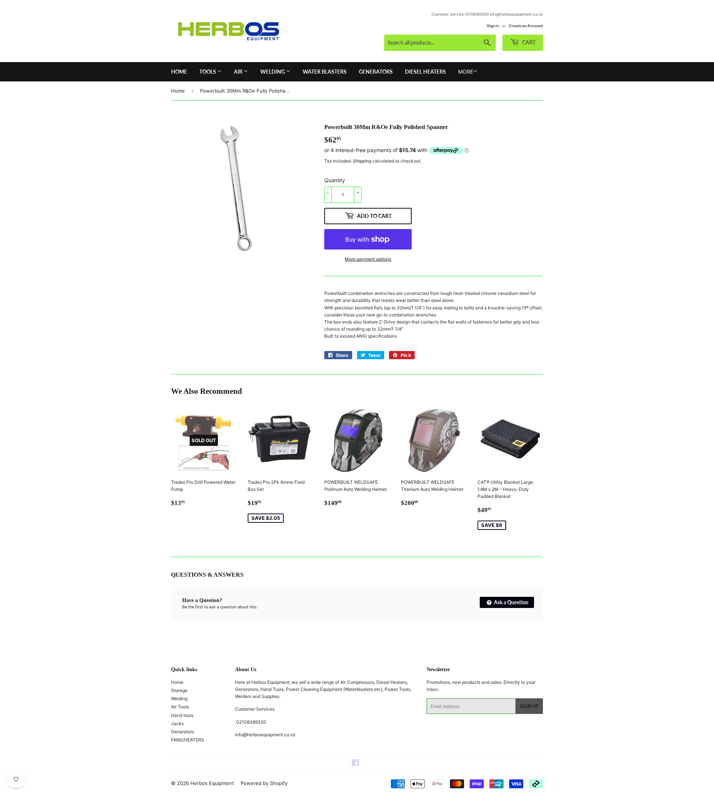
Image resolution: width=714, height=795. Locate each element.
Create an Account (526, 25)
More (465, 71)
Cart (528, 42)
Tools (208, 71)
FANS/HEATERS (187, 740)
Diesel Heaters (425, 71)
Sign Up (529, 706)
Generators (376, 71)
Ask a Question (510, 602)
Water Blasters (325, 71)
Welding (273, 71)
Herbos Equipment (212, 783)
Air (239, 71)
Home (179, 71)
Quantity (334, 180)
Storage (179, 690)
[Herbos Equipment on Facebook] (355, 764)
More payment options (368, 259)
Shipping (362, 161)
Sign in (493, 25)
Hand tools (182, 715)
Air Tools (180, 706)
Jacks (177, 723)
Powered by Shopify (264, 783)
